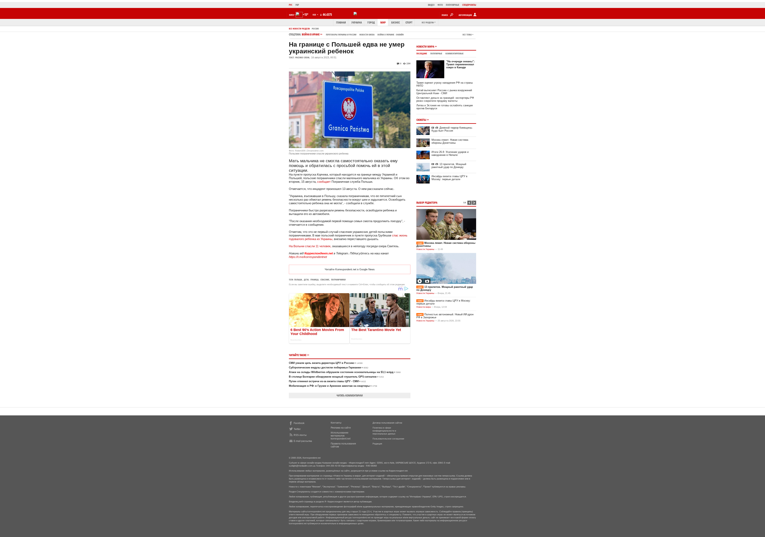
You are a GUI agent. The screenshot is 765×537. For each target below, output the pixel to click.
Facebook (299, 423)
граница (314, 279)
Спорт (408, 22)
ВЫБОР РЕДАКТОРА (426, 202)
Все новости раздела (299, 28)
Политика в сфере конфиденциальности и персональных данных (384, 431)
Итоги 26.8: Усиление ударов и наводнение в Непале (450, 153)
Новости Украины (425, 249)
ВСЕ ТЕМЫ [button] (467, 34)
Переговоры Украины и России (341, 34)
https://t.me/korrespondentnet (308, 257)
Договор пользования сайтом (387, 423)
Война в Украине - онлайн (391, 34)
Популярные (436, 53)
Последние (421, 53)
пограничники (338, 279)
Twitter (297, 429)
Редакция (377, 443)
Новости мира (425, 46)
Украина (356, 22)
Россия (315, 28)
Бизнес (395, 22)
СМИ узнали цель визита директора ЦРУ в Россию (326, 362)
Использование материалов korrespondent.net (340, 435)
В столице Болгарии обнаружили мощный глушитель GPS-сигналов (336, 376)
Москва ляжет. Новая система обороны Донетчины (450, 141)
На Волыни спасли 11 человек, (310, 246)
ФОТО (440, 5)
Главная (341, 22)
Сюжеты (421, 120)
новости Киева (367, 34)
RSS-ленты (300, 435)
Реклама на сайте (341, 427)
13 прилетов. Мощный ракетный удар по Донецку (449, 166)
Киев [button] (291, 14)
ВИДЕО (431, 5)
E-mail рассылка (303, 441)
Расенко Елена (302, 57)
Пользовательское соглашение (388, 438)
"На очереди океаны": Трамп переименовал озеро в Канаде (460, 64)
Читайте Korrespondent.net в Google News (350, 269)
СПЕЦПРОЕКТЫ (469, 5)
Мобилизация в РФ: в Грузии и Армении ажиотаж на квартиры (333, 385)
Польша (298, 279)
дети (306, 279)
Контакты (336, 422)
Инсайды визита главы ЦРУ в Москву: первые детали (449, 178)
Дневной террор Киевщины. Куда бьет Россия (452, 129)
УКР (297, 5)
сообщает (324, 181)
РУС (290, 5)
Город (371, 22)
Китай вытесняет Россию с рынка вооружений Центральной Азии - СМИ (444, 92)
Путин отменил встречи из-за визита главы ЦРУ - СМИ (327, 381)
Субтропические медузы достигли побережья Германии (328, 367)
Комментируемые (454, 53)
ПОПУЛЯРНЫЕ (452, 5)
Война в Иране (353, 34)
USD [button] (315, 14)
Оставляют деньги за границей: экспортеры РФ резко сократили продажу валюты (445, 99)
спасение (324, 279)
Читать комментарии (349, 395)
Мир (383, 22)
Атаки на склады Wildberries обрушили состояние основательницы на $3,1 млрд (345, 372)
